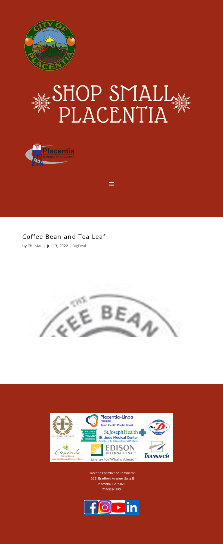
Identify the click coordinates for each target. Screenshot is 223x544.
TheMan (35, 245)
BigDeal (79, 245)
